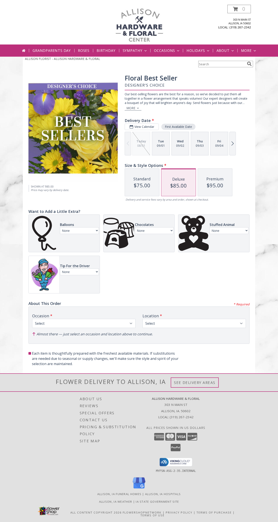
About (223, 50)
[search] (249, 63)
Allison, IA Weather (115, 502)
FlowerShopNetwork (142, 512)
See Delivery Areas (194, 382)
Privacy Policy (179, 512)
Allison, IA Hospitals (163, 494)
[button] (239, 9)
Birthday (106, 50)
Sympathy (132, 50)
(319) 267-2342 (240, 27)
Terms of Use (153, 515)
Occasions (164, 50)
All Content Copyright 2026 (96, 512)
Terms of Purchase (214, 512)
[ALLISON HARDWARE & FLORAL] (139, 25)
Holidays (196, 50)
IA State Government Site (157, 502)
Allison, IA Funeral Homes (119, 494)
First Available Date (178, 127)
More (246, 50)
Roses (83, 50)
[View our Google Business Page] (139, 489)
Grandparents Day (52, 50)
